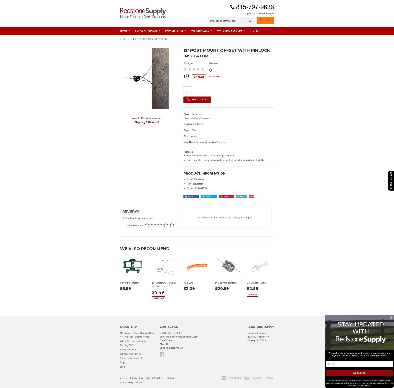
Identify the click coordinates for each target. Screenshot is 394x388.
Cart (268, 20)
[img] (193, 69)
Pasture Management (131, 358)
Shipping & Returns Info (171, 347)
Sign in (248, 13)
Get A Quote (166, 340)
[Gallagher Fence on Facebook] (162, 355)
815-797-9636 (175, 332)
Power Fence (174, 30)
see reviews (215, 76)
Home (124, 30)
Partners (170, 377)
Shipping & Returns (146, 122)
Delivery (123, 377)
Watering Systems (230, 30)
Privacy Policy (136, 377)
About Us (164, 344)
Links (122, 366)
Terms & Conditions (155, 377)
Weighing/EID (200, 30)
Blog (122, 362)
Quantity (187, 86)
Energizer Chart (128, 349)
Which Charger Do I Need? (133, 340)
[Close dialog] (391, 317)
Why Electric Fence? (130, 353)
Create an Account (265, 13)
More (254, 30)
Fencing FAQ (126, 345)
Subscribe (359, 373)
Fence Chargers (146, 30)
